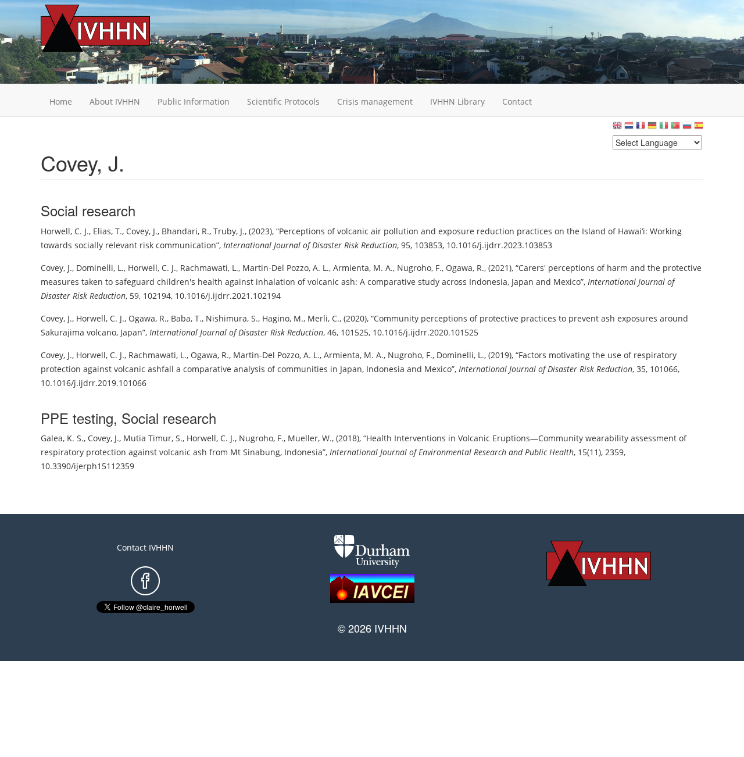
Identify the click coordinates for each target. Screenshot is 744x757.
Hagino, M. (282, 318)
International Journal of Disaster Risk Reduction (310, 245)
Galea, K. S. (62, 438)
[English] (617, 128)
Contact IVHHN (145, 547)
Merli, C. (323, 318)
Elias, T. (107, 231)
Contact (517, 101)
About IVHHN (115, 101)
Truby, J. (229, 231)
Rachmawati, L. (209, 267)
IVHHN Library (457, 101)
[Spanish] (698, 128)
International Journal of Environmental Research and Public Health (452, 452)
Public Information (194, 101)
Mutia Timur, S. (153, 438)
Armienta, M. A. (363, 267)
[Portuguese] (675, 128)
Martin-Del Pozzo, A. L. (285, 267)
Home (60, 101)
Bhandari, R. (185, 231)
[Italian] (663, 128)
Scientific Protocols (283, 101)
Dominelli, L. (100, 267)
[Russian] (687, 128)
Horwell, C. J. (65, 231)
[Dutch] (629, 128)
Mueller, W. (310, 438)
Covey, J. (142, 231)
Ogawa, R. (465, 267)
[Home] (113, 28)
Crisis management (375, 101)
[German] (652, 128)
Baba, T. (186, 318)
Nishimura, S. (232, 318)
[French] (640, 128)
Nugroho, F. (419, 267)
